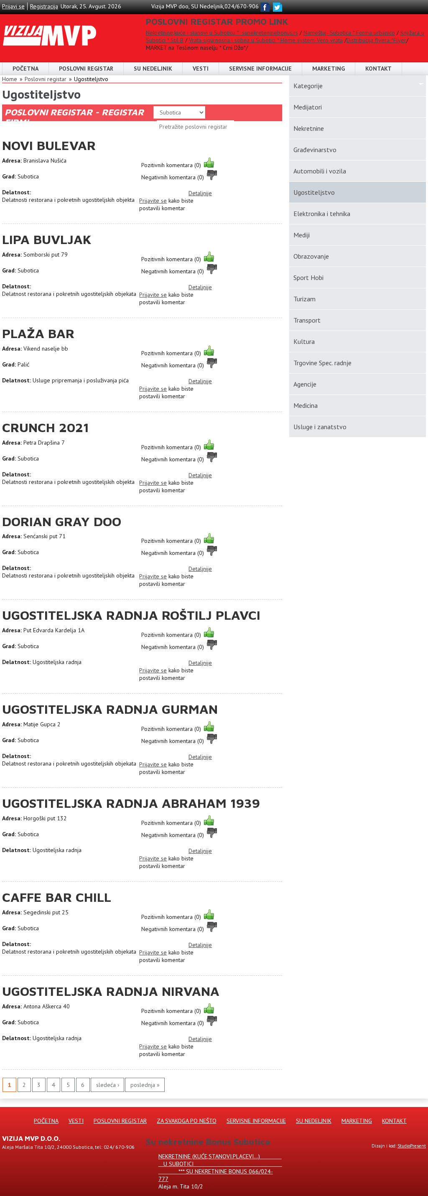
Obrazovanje (311, 256)
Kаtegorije (308, 85)
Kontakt (378, 68)
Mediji (301, 235)
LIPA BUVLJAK (47, 239)
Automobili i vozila (319, 171)
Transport (307, 320)
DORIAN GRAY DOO (61, 521)
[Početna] (49, 27)
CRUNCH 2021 (45, 427)
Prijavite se (153, 200)
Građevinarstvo (314, 149)
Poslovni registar (45, 79)
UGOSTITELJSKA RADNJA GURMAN (110, 709)
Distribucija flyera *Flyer (376, 40)
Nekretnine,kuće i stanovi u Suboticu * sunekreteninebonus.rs (222, 32)
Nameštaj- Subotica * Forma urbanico (349, 32)
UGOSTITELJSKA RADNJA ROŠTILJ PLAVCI (131, 615)
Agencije (304, 384)
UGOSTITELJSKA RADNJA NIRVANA (110, 991)
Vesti (201, 68)
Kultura (304, 341)
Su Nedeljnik (313, 1121)
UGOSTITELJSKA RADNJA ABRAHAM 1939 (131, 803)
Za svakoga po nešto (187, 1121)
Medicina (305, 405)
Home (9, 79)
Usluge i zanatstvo (319, 426)
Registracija (44, 6)
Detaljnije (200, 193)
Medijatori (307, 107)
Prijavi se (13, 6)
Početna (25, 68)
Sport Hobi (308, 277)
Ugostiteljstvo (91, 79)
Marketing (328, 68)
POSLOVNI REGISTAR (86, 68)
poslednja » (145, 1085)
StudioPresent (411, 1146)
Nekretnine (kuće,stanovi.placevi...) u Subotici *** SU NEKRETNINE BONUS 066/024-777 (220, 1168)
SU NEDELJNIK (153, 68)
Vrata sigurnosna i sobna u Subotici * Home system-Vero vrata (266, 40)
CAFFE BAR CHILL (56, 897)
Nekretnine (308, 128)
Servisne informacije (260, 68)
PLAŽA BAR (38, 333)
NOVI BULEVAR (49, 145)
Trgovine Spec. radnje (322, 363)
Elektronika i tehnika (321, 213)
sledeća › (107, 1085)
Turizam (304, 299)
